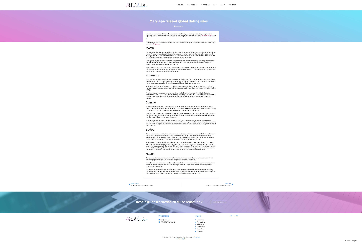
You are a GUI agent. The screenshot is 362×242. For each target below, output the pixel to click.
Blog (222, 5)
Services (191, 5)
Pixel (196, 237)
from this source (207, 36)
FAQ (215, 5)
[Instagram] (231, 215)
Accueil (180, 5)
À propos (205, 5)
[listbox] (351, 240)
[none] (348, 240)
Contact (232, 5)
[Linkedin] (237, 215)
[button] (219, 202)
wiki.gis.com (156, 44)
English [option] (354, 241)
